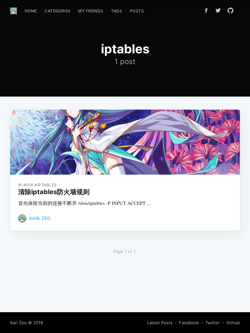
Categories (57, 10)
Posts (137, 10)
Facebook (189, 322)
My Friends (90, 10)
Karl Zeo (40, 218)
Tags (116, 10)
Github (233, 322)
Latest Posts (160, 322)
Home (31, 10)
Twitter (212, 322)
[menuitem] (31, 11)
